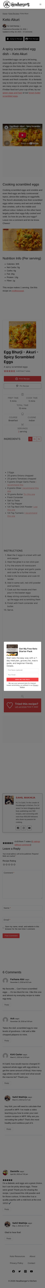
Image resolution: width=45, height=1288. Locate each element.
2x (35, 439)
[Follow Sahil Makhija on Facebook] (18, 828)
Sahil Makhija (14, 26)
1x (30, 439)
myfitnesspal (17, 291)
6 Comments (27, 32)
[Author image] (4, 26)
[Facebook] (13, 1271)
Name (7, 908)
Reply (6, 1005)
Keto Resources (17, 1256)
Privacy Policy (16, 1263)
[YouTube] (31, 1271)
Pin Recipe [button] (24, 386)
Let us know (21, 707)
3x (39, 439)
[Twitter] (19, 1271)
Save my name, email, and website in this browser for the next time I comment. (22, 928)
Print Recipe (33, 39)
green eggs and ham (12, 93)
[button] (5, 371)
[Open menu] (40, 4)
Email (7, 920)
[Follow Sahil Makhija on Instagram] (24, 828)
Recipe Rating (9, 861)
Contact (31, 1263)
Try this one (29, 494)
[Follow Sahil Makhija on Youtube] (29, 828)
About (32, 1256)
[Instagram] (25, 1271)
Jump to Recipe (15, 39)
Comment (9, 873)
